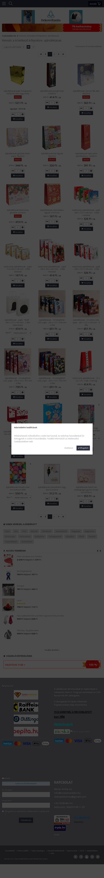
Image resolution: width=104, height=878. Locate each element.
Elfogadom (84, 448)
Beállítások (69, 448)
